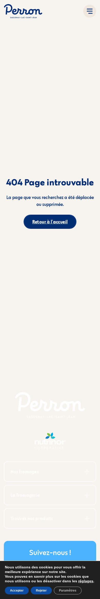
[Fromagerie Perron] (23, 11)
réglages (85, 581)
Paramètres (67, 590)
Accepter (17, 590)
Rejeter (41, 590)
